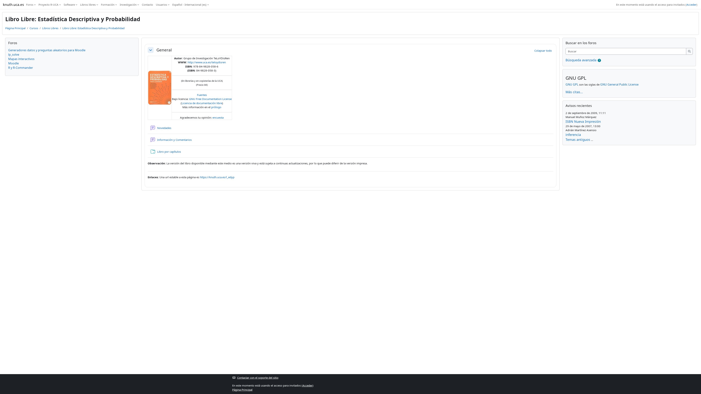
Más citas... (574, 92)
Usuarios (161, 4)
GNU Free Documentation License (210, 99)
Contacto (147, 4)
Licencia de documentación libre (202, 103)
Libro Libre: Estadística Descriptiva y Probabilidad (93, 28)
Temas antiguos (578, 139)
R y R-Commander (20, 68)
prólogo (216, 107)
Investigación (128, 4)
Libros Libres (50, 28)
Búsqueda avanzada (581, 60)
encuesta (218, 117)
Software (69, 4)
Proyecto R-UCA (48, 4)
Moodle (13, 63)
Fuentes (202, 95)
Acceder (691, 4)
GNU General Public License (619, 84)
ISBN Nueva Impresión (583, 121)
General (164, 49)
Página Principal (15, 28)
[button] (151, 50)
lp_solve (13, 55)
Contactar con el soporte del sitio (257, 377)
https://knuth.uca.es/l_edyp (217, 177)
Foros (29, 4)
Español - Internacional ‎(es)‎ (189, 4)
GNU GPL (572, 84)
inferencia (573, 134)
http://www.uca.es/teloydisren (207, 62)
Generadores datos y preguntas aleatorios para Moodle (46, 50)
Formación (107, 4)
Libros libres (88, 4)
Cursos (34, 28)
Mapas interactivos (21, 59)
